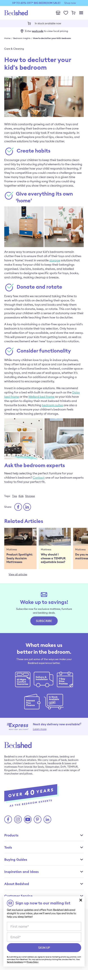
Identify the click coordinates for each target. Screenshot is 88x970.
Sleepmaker (52, 766)
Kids (21, 496)
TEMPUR (72, 766)
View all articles (18, 574)
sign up (44, 948)
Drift (63, 766)
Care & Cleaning (14, 48)
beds (64, 759)
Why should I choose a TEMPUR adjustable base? (53, 558)
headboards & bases (59, 763)
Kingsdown (10, 770)
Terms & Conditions (15, 962)
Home (7, 38)
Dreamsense (26, 770)
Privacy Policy (32, 962)
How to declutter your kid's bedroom (52, 38)
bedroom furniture (15, 759)
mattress (53, 756)
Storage (30, 496)
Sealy (41, 766)
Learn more (40, 729)
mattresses (10, 766)
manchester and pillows (18, 773)
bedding (64, 756)
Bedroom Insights (21, 38)
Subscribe (44, 621)
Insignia (43, 770)
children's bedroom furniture (29, 763)
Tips (14, 496)
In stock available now (48, 23)
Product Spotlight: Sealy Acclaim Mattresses (19, 558)
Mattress (11, 549)
